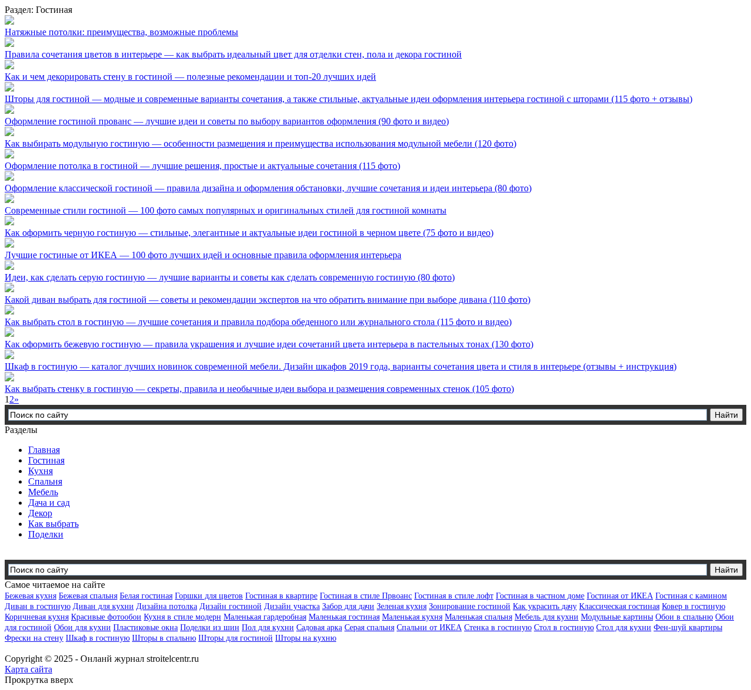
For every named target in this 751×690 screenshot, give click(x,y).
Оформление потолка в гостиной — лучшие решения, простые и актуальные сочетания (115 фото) (202, 166)
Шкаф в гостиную (98, 638)
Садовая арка (319, 627)
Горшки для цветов (209, 595)
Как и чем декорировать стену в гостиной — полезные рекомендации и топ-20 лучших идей (190, 77)
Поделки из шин (209, 627)
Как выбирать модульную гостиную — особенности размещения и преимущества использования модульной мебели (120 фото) (260, 143)
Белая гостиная (146, 595)
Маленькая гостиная (344, 617)
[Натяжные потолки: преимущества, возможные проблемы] (9, 21)
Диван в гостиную (37, 606)
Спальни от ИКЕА (429, 627)
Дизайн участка (292, 606)
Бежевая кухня (30, 595)
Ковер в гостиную (693, 606)
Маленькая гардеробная (265, 617)
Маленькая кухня (412, 617)
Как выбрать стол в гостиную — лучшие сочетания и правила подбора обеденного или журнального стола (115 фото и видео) (258, 322)
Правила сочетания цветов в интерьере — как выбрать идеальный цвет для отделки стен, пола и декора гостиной (233, 54)
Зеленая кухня (402, 606)
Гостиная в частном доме (540, 595)
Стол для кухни (623, 627)
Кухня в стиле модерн (182, 617)
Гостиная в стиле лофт (453, 595)
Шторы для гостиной (235, 638)
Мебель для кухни (547, 617)
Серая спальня (369, 627)
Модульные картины (617, 617)
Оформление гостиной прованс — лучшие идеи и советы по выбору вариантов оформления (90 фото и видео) (227, 121)
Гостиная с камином (691, 595)
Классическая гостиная (619, 606)
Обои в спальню (684, 617)
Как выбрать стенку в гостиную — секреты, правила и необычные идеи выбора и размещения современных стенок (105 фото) (259, 389)
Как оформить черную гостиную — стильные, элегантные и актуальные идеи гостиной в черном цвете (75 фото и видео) (249, 233)
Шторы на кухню (305, 638)
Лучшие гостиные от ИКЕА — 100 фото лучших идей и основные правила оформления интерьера (203, 255)
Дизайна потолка (166, 606)
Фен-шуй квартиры (688, 627)
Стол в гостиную (564, 627)
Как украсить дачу (545, 606)
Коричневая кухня (37, 617)
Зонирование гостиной (469, 606)
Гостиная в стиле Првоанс (366, 595)
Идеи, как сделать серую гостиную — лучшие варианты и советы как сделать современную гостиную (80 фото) (230, 277)
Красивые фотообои (106, 617)
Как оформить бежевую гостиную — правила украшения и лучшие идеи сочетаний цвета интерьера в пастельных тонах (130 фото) (269, 344)
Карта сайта (28, 669)
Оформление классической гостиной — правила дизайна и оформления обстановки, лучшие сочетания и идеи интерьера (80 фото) (268, 188)
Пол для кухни (268, 627)
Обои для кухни (82, 627)
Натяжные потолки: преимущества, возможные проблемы (121, 32)
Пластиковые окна (145, 627)
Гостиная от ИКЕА (620, 595)
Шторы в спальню (164, 638)
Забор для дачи (348, 606)
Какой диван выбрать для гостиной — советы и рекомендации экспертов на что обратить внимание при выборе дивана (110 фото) (267, 300)
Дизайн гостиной (230, 606)
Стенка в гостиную (498, 627)
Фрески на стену (34, 638)
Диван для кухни (103, 606)
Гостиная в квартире (281, 595)
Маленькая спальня (478, 617)
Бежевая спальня (88, 595)
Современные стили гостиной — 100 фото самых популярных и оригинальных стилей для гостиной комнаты (225, 210)
